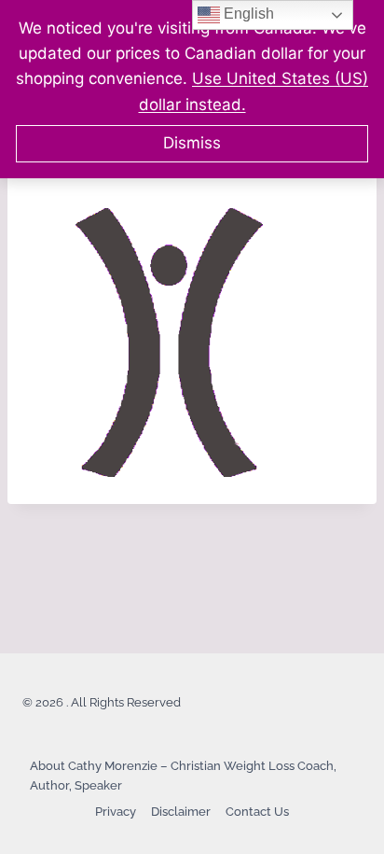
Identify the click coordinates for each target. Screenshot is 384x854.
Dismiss (192, 142)
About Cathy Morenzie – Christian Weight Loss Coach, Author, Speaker (183, 775)
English (247, 13)
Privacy (115, 812)
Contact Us (257, 812)
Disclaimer (181, 812)
